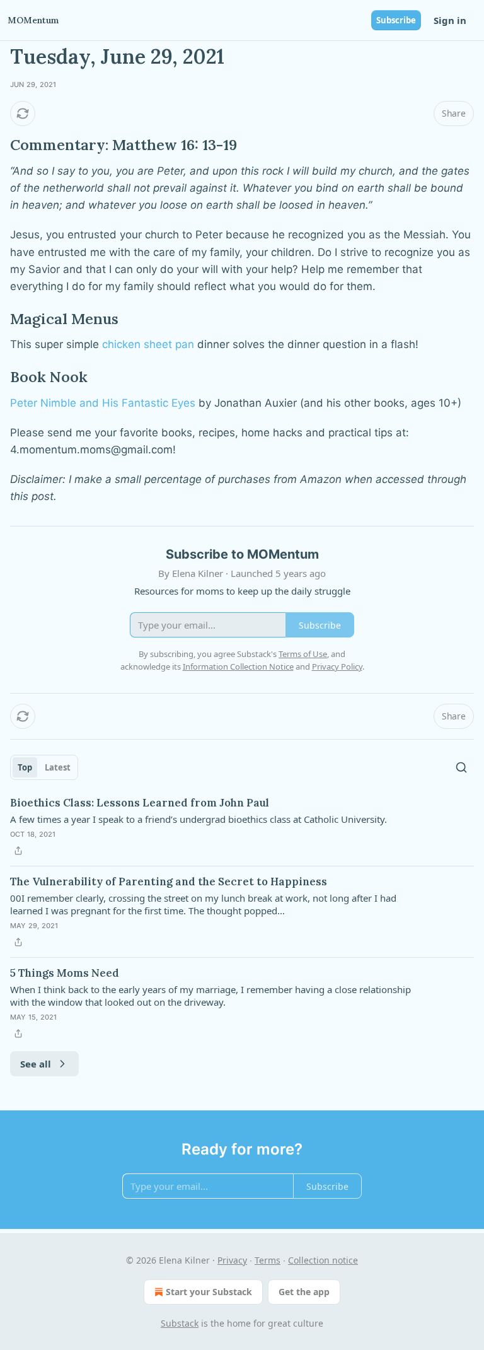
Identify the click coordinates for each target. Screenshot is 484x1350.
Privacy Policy (337, 666)
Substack (180, 1323)
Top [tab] (25, 767)
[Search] (461, 767)
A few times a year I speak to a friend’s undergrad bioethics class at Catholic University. (198, 819)
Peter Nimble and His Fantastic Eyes (102, 403)
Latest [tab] (58, 767)
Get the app (304, 1292)
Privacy (232, 1260)
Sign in (450, 20)
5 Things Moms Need (64, 973)
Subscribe (396, 20)
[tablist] (44, 767)
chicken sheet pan (148, 344)
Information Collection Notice (238, 666)
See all (35, 1063)
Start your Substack (209, 1292)
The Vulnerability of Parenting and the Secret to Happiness (168, 881)
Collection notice (323, 1260)
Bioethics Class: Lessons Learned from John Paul (139, 803)
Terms (267, 1260)
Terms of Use (303, 654)
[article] (242, 826)
